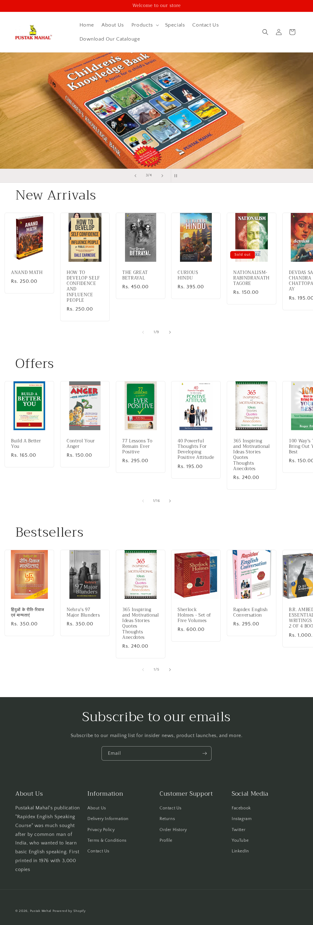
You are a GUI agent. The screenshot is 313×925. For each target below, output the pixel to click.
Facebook (241, 808)
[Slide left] (143, 332)
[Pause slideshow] (177, 175)
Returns (167, 818)
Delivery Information (108, 818)
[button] (144, 25)
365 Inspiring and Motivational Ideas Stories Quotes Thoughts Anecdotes (251, 455)
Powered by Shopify (69, 911)
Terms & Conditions (107, 840)
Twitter (238, 829)
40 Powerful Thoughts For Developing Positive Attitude (196, 449)
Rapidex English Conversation (250, 612)
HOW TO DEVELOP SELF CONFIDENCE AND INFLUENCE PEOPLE (83, 286)
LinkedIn (240, 851)
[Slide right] (170, 332)
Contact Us (98, 851)
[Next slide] (162, 175)
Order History (173, 829)
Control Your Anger (81, 443)
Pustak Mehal (40, 911)
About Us (96, 808)
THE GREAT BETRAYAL (135, 275)
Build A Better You (26, 443)
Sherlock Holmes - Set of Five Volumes (194, 615)
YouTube (240, 840)
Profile (166, 840)
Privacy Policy (101, 829)
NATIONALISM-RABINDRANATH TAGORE (251, 278)
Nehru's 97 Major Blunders (83, 612)
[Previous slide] (135, 175)
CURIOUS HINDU (188, 275)
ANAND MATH (27, 272)
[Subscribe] (204, 753)
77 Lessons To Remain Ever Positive (137, 446)
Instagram (242, 818)
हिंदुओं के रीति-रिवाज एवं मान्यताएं (27, 612)
